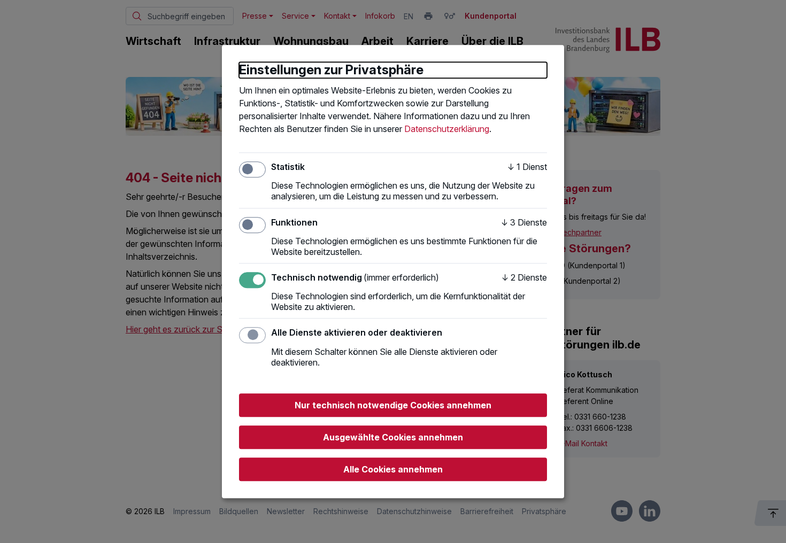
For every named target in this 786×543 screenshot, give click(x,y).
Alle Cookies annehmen (393, 469)
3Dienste (524, 222)
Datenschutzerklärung (446, 128)
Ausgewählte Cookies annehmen (393, 437)
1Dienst (527, 166)
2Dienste (524, 277)
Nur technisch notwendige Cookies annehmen (393, 405)
